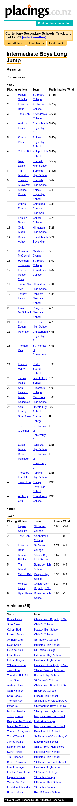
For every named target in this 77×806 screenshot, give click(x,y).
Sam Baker (24, 416)
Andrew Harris (15, 685)
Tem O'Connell (15, 736)
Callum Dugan (15, 660)
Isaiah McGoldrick (18, 726)
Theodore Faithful (17, 675)
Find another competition (54, 23)
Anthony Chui (15, 639)
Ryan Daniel (25, 593)
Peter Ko (23, 331)
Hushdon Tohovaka (18, 787)
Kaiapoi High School (46, 629)
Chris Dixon (14, 655)
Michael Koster (16, 711)
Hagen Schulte (16, 777)
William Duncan (16, 665)
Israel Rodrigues (16, 767)
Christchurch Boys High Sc (40, 128)
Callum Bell (25, 151)
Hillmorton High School (47, 655)
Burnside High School (47, 644)
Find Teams (36, 43)
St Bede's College (44, 650)
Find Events (56, 43)
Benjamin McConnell (19, 721)
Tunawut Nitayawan (18, 731)
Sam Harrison (15, 690)
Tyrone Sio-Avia (16, 782)
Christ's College (43, 624)
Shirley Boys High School (39, 142)
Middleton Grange (44, 721)
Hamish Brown (15, 634)
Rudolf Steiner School (37, 369)
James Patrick (15, 741)
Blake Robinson (16, 762)
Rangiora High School (47, 751)
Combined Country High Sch (39, 208)
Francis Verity (15, 792)
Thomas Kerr (15, 700)
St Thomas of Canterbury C (50, 700)
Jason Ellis (24, 482)
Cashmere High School (48, 660)
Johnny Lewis (15, 716)
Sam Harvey (14, 695)
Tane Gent (24, 113)
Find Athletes (15, 43)
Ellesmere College (45, 690)
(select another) (34, 37)
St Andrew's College (46, 639)
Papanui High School (46, 675)
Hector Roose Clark (22, 275)
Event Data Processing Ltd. (23, 800)
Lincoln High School (46, 695)
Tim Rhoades (15, 756)
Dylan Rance (14, 751)
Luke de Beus (15, 650)
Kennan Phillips (16, 746)
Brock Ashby (14, 619)
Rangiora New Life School (38, 298)
